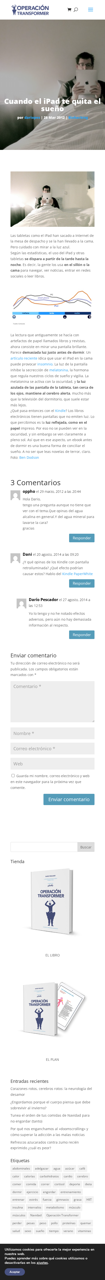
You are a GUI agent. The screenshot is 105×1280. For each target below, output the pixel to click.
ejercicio (32, 1192)
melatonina (58, 370)
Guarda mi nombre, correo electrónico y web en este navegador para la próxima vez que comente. (50, 781)
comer (16, 1184)
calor (15, 1176)
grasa (78, 1199)
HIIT (89, 1199)
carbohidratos (49, 1176)
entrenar (18, 1199)
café (82, 1168)
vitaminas (84, 1231)
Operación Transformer (62, 1215)
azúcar (69, 1168)
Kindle (60, 410)
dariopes (32, 117)
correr (45, 1184)
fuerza (47, 1199)
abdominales (21, 1168)
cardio (68, 1176)
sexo (28, 1231)
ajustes (42, 1263)
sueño (40, 1231)
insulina (17, 1207)
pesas (31, 1223)
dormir (17, 1192)
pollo (54, 1223)
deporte (74, 1184)
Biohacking (78, 117)
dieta (88, 1184)
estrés (33, 1199)
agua (56, 1168)
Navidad (36, 1215)
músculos (18, 1215)
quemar (85, 1223)
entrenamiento (71, 1192)
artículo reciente (23, 358)
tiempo (54, 1231)
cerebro (82, 1176)
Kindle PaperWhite (77, 573)
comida (31, 1184)
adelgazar (42, 1168)
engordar (49, 1192)
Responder (82, 537)
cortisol (59, 1184)
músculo (74, 1207)
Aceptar (15, 1272)
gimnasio (62, 1199)
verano (68, 1231)
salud (16, 1231)
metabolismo (55, 1207)
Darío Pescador (43, 599)
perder (17, 1223)
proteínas (69, 1223)
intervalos (34, 1207)
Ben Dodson (29, 457)
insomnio (44, 364)
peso (43, 1223)
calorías (29, 1176)
